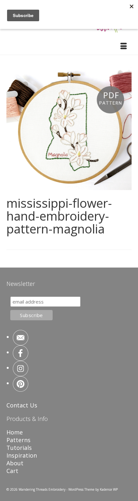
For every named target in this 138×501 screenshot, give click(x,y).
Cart (12, 471)
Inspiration (21, 455)
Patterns (18, 440)
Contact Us (21, 405)
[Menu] (124, 47)
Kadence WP (109, 489)
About (14, 463)
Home (14, 432)
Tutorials (19, 447)
